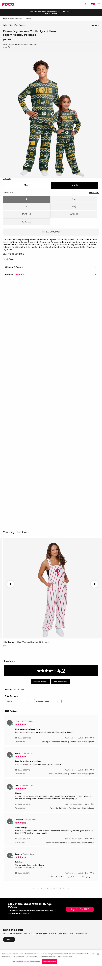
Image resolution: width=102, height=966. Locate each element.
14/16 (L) (74, 214)
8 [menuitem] (60, 888)
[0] (92, 4)
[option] (51, 12)
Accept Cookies (49, 961)
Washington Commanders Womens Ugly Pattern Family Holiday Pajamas (68, 742)
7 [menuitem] (57, 888)
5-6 (74, 199)
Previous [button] (11, 584)
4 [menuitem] (47, 888)
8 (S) (74, 207)
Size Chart (94, 193)
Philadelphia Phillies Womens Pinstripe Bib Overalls (26, 642)
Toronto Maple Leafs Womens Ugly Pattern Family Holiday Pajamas (70, 877)
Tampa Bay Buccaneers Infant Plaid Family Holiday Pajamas (72, 808)
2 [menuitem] (41, 888)
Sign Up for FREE (80, 909)
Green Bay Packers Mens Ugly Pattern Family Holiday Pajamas (71, 774)
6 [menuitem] (54, 888)
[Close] (98, 954)
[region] (51, 958)
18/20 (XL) (26, 222)
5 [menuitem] (50, 888)
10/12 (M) (26, 214)
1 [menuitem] (38, 888)
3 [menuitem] (44, 888)
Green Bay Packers (17, 25)
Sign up (9, 939)
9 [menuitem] (63, 888)
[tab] (40, 681)
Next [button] (94, 584)
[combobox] (18, 701)
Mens (26, 185)
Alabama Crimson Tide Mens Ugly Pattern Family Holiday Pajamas (70, 842)
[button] (19, 738)
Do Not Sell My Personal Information (26, 961)
